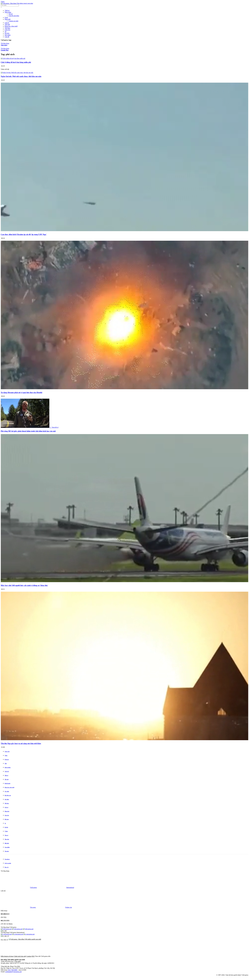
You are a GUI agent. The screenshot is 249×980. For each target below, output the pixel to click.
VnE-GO (7, 771)
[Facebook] (65, 956)
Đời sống (7, 819)
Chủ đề (7, 37)
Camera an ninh (13, 21)
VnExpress (33, 887)
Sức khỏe (8, 35)
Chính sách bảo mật (20, 956)
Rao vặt (6, 867)
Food (6, 17)
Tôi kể (11, 14)
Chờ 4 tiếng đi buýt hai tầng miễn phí (16, 62)
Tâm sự (6, 835)
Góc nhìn (7, 791)
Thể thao (7, 28)
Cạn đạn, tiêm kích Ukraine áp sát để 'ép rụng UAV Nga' (23, 234)
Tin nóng (7, 851)
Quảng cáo (68, 907)
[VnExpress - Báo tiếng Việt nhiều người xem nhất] (17, 3)
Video (2, 1)
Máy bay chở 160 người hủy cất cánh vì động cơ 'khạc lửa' (24, 585)
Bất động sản (8, 795)
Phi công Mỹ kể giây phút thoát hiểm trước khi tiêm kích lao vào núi (28, 431)
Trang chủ (7, 751)
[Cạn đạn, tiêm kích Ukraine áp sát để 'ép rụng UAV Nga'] (124, 230)
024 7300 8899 (12, 970)
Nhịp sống (8, 12)
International (70, 887)
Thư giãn (7, 839)
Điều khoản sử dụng (7, 956)
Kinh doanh (7, 783)
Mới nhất (7, 843)
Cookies (28, 956)
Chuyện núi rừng (14, 16)
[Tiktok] (154, 956)
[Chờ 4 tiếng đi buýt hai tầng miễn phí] (13, 58)
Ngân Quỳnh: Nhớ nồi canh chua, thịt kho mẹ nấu (21, 76)
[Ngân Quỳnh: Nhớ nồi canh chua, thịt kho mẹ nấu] (17, 72)
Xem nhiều (7, 847)
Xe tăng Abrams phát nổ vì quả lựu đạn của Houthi (21, 392)
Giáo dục (7, 30)
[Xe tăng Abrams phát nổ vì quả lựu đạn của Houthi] (124, 389)
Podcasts (7, 759)
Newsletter (7, 859)
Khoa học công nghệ (11, 26)
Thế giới (7, 24)
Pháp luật (7, 19)
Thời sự (7, 10)
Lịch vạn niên (8, 863)
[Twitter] (95, 956)
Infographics (8, 767)
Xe (6, 31)
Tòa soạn (33, 907)
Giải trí (7, 23)
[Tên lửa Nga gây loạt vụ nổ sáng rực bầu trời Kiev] (124, 739)
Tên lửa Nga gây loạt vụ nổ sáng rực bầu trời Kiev (21, 743)
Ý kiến (6, 831)
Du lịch (7, 33)
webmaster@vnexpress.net (13, 972)
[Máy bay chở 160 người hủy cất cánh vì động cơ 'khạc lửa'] (124, 581)
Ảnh (6, 763)
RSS (33, 956)
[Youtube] (124, 956)
